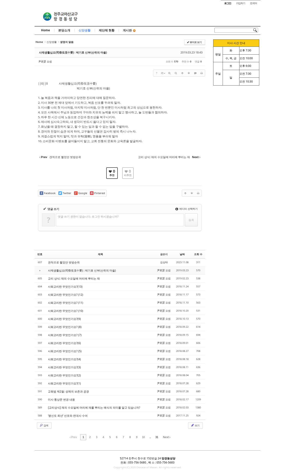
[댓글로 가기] (195, 73)
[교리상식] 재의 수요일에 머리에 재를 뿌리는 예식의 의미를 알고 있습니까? (94, 408)
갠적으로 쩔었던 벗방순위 (64, 262)
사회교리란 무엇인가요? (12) (65, 295)
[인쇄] (201, 73)
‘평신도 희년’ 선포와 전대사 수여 (68, 416)
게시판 (127, 30)
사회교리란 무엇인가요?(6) (64, 343)
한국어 (253, 3)
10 (143, 437)
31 (156, 437)
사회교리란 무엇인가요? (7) (65, 335)
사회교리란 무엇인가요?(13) (65, 287)
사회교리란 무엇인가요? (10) (65, 311)
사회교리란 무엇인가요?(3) (64, 367)
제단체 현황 (107, 30)
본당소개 (64, 30)
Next (166, 437)
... (150, 437)
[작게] (176, 73)
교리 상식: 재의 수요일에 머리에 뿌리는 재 (74, 278)
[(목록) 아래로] (189, 73)
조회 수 (198, 254)
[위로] (182, 73)
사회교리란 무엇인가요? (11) (65, 303)
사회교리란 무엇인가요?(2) (64, 375)
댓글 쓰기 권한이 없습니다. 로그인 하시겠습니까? (88, 216)
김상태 (164, 262)
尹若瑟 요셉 (45, 61)
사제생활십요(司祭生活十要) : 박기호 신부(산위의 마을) (73, 52)
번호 (39, 254)
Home (45, 30)
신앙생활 (85, 30)
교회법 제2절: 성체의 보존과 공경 (68, 391)
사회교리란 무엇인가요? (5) (65, 351)
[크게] (169, 73)
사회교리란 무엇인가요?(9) (64, 319)
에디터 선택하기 (188, 208)
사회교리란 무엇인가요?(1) (64, 383)
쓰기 (196, 425)
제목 (100, 254)
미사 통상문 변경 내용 (61, 399)
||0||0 (43, 83)
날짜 (182, 254)
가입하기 (240, 3)
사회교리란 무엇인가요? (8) (65, 327)
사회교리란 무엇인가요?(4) (64, 359)
